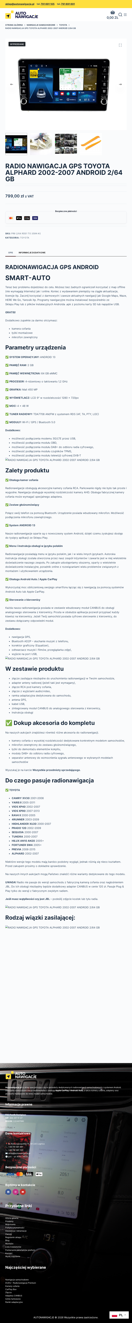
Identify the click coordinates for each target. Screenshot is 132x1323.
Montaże (9, 1243)
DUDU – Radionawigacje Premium (20, 1283)
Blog (7, 1240)
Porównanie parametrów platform (20, 1250)
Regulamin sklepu (13, 1237)
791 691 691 (68, 3)
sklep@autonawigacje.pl (19, 3)
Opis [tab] (10, 252)
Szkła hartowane (13, 1299)
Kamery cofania (12, 1286)
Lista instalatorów (13, 1247)
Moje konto (10, 1224)
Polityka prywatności (14, 1227)
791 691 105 (48, 3)
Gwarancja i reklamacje (16, 1231)
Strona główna (11, 1218)
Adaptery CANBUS (13, 1295)
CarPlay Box (10, 1289)
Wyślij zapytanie (12, 1256)
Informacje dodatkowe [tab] (32, 252)
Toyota (24, 237)
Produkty (9, 1221)
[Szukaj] (120, 14)
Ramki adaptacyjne (14, 1302)
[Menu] (125, 14)
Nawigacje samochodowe (17, 1279)
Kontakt (8, 1253)
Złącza (8, 1292)
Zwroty (8, 1234)
